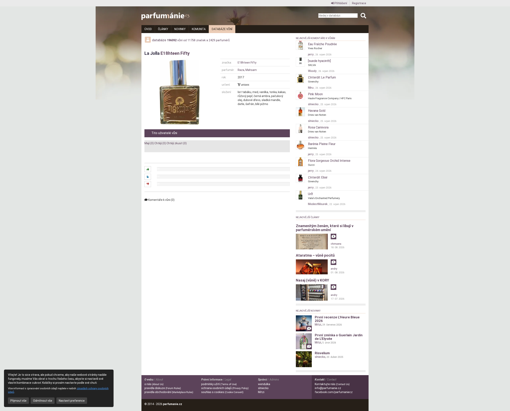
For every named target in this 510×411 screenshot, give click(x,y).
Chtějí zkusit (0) (177, 143)
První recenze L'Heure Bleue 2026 (337, 319)
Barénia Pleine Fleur (321, 144)
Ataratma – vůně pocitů (315, 255)
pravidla (162, 388)
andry (334, 268)
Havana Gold (316, 111)
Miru (311, 87)
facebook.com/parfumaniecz (334, 392)
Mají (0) (149, 143)
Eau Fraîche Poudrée (322, 44)
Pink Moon (315, 94)
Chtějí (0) (160, 143)
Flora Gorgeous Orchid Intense (329, 161)
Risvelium (322, 353)
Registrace (359, 3)
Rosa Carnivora (318, 127)
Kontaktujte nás (332, 384)
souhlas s (222, 392)
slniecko (313, 104)
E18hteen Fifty (175, 53)
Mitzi (318, 324)
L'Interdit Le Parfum (322, 77)
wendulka (264, 384)
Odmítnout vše (42, 400)
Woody (312, 71)
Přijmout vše (18, 400)
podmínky (219, 384)
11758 (191, 40)
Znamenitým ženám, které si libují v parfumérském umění (324, 228)
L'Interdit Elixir (318, 177)
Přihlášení (340, 3)
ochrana (225, 388)
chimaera (336, 243)
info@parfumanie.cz (328, 388)
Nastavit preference (72, 400)
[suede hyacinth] (319, 61)
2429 (212, 40)
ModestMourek (318, 204)
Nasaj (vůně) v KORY (312, 280)
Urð (310, 194)
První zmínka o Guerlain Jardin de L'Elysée (339, 337)
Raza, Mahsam (247, 70)
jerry (311, 54)
